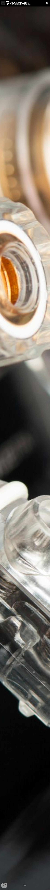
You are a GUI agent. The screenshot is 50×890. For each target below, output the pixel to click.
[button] (3, 3)
